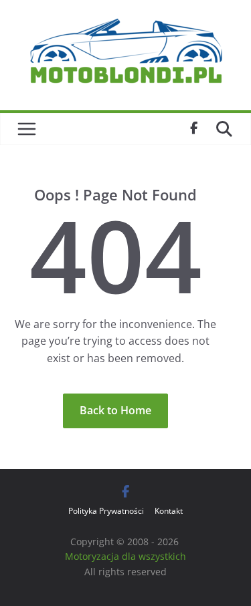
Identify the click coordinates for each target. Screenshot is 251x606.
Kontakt (169, 510)
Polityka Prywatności (106, 510)
